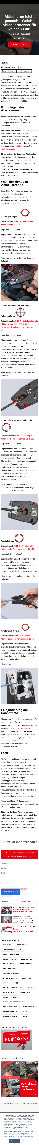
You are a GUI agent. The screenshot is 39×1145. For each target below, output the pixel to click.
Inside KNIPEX (9, 959)
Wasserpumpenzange (12, 987)
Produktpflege (10, 1016)
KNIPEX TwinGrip (10, 983)
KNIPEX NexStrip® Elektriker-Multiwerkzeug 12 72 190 (18, 327)
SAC (19, 71)
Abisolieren (26, 71)
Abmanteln (25, 992)
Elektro (26, 978)
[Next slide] (35, 283)
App (5, 997)
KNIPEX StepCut (8, 149)
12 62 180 (18, 728)
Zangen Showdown (8, 71)
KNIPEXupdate (9, 969)
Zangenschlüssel (11, 973)
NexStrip (20, 731)
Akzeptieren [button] (14, 1141)
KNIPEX (16, 34)
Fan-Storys (8, 964)
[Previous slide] (3, 283)
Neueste (5, 901)
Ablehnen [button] (25, 1141)
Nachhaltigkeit (10, 1011)
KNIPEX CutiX (28, 1007)
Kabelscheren (20, 146)
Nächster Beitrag (30, 1104)
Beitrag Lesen (19, 45)
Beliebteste (26, 901)
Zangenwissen (10, 978)
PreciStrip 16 (6, 731)
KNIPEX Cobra (26, 964)
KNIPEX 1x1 (24, 67)
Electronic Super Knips (13, 1002)
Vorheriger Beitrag (9, 1104)
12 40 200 (28, 728)
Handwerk (26, 959)
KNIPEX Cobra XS (10, 1007)
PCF (25, 1011)
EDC (15, 997)
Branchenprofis (11, 954)
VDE (29, 987)
